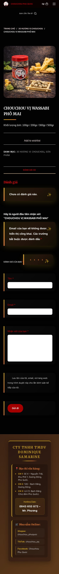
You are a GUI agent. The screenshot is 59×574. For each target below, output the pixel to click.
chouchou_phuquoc (27, 533)
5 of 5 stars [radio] (47, 259)
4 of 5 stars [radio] (43, 259)
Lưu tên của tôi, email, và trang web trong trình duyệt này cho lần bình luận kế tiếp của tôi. (28, 383)
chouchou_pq (28, 541)
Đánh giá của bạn (13, 262)
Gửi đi (15, 408)
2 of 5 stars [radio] (35, 259)
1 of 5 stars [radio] (31, 259)
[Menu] (54, 4)
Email (11, 304)
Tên (11, 278)
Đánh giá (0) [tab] (29, 170)
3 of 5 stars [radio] (39, 259)
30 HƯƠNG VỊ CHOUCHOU (30, 152)
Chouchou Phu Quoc (28, 550)
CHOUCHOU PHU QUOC (22, 4)
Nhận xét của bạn (18, 331)
